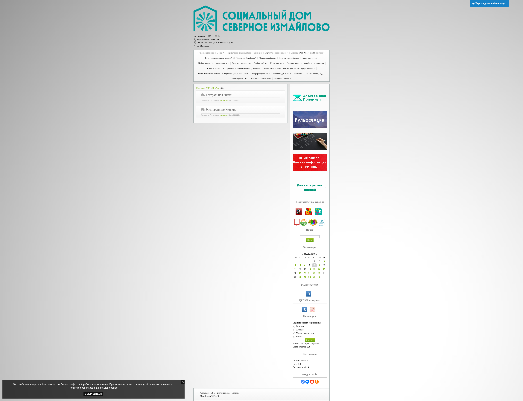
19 (300, 273)
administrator (224, 100)
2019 (208, 88)
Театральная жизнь (219, 95)
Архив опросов (311, 343)
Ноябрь (215, 88)
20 (305, 273)
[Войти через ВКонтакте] (307, 382)
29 (314, 277)
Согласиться (93, 394)
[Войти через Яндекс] (312, 382)
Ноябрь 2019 (309, 254)
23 (319, 273)
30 (319, 277)
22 (314, 273)
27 (305, 277)
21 (309, 273)
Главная (200, 88)
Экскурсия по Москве (221, 109)
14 (309, 269)
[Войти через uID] (303, 382)
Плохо (299, 337)
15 (314, 269)
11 (295, 269)
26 (300, 277)
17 (324, 269)
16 (319, 269)
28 (309, 277)
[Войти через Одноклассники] (317, 382)
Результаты (298, 343)
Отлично (300, 326)
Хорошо (300, 330)
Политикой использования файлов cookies (93, 387)
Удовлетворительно (305, 333)
